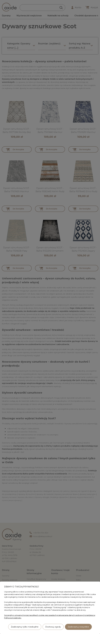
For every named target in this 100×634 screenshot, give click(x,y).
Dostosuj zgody (53, 627)
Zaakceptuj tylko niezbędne (24, 627)
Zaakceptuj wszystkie (78, 627)
